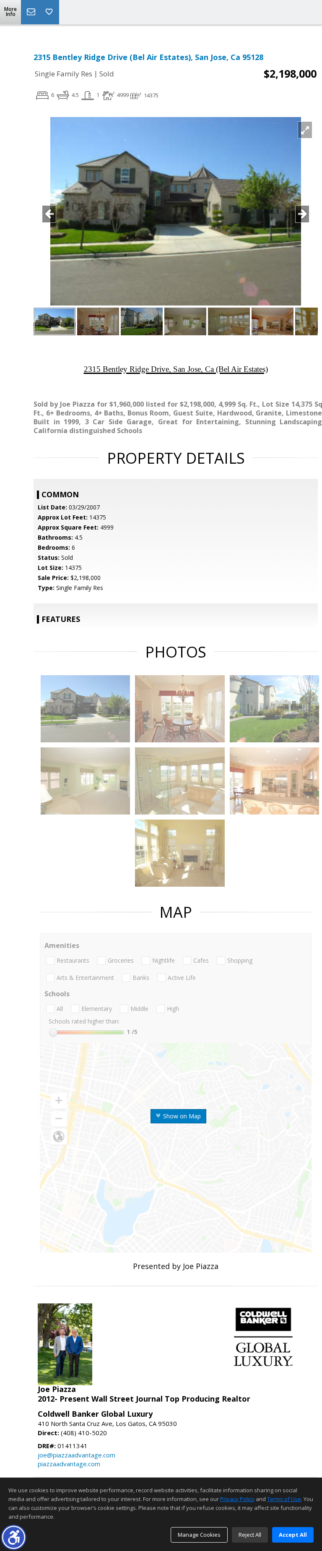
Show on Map (181, 1116)
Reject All (250, 1534)
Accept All (293, 1534)
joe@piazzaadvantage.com (76, 1455)
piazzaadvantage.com (69, 1464)
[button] (13, 1537)
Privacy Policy (237, 1499)
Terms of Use (284, 1499)
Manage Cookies (199, 1534)
